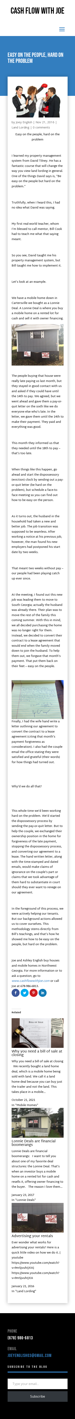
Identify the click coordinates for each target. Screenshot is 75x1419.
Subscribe (37, 1396)
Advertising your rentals (32, 1236)
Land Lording (20, 127)
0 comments (41, 127)
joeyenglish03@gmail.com (30, 1355)
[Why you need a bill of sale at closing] (38, 1047)
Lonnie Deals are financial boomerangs (34, 1143)
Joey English (24, 122)
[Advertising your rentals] (38, 1232)
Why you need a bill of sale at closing (37, 1053)
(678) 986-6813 (20, 1338)
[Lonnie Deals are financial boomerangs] (38, 1137)
